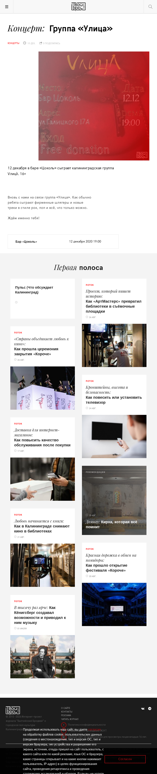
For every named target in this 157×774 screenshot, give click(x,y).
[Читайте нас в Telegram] (149, 708)
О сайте (65, 708)
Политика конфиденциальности (86, 725)
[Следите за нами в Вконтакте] (142, 708)
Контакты (66, 712)
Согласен (125, 759)
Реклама (66, 715)
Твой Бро (78, 6)
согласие (94, 729)
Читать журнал (69, 719)
